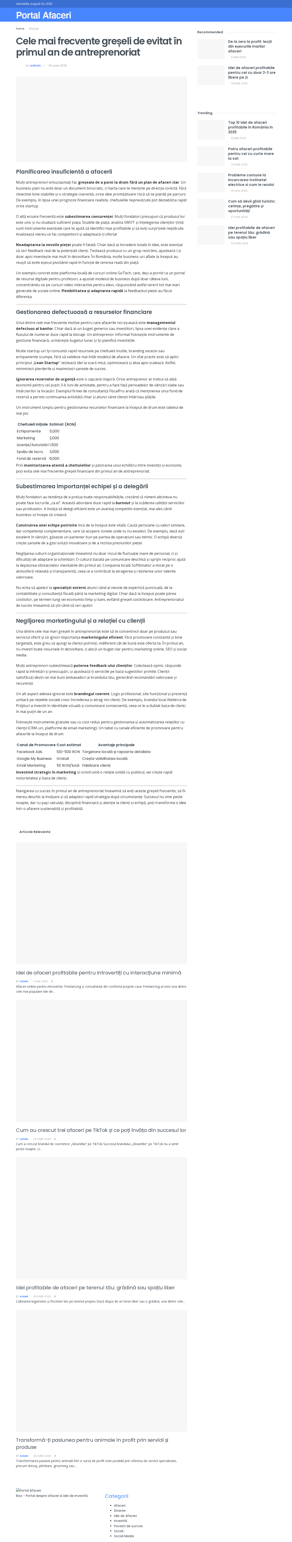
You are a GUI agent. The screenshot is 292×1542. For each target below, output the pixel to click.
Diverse (120, 1510)
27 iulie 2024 (239, 217)
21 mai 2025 (238, 57)
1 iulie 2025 (40, 981)
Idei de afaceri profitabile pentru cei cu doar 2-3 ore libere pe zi (252, 72)
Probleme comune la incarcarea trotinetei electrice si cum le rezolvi (251, 180)
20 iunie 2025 (42, 1456)
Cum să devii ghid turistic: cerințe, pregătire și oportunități (252, 206)
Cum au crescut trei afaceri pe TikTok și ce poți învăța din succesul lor (101, 1130)
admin (35, 65)
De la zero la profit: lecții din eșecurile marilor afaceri (250, 46)
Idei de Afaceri (125, 1516)
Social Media (124, 1536)
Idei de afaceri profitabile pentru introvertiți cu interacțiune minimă (98, 972)
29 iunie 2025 (42, 1139)
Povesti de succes (128, 1526)
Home (20, 29)
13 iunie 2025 (239, 164)
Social (118, 1531)
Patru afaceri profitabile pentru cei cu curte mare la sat (251, 153)
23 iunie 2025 (42, 1296)
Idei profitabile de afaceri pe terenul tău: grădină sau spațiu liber (95, 1287)
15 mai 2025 (238, 138)
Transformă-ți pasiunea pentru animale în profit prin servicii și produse (92, 1444)
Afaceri (34, 29)
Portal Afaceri (43, 14)
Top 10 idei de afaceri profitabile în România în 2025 (250, 127)
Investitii (120, 1521)
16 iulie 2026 (239, 191)
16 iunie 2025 (58, 65)
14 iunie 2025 (239, 83)
